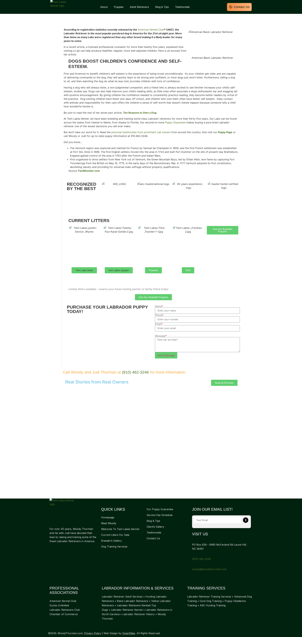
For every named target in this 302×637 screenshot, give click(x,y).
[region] (151, 442)
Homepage (107, 517)
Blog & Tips (162, 6)
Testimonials (182, 6)
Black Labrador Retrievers (132, 601)
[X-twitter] (57, 548)
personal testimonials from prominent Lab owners (141, 132)
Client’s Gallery (155, 526)
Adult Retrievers (139, 6)
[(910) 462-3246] (193, 555)
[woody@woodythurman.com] (193, 565)
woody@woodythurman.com (209, 569)
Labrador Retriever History (139, 614)
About (104, 6)
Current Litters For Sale (115, 534)
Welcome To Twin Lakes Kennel (120, 529)
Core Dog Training (211, 601)
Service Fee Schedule (160, 515)
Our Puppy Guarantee (160, 509)
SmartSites (128, 633)
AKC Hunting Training (213, 605)
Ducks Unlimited (59, 605)
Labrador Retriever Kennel (127, 609)
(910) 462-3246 (135, 372)
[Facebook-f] (51, 548)
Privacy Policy (92, 633)
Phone (159, 315)
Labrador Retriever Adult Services (122, 596)
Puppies (118, 6)
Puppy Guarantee (175, 122)
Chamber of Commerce (64, 614)
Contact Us (153, 538)
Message (161, 336)
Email (159, 324)
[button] (84, 270)
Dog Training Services (114, 546)
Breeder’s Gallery (111, 540)
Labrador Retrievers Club (65, 609)
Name (159, 306)
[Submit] (245, 520)
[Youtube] (63, 548)
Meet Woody (108, 523)
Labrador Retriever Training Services (209, 596)
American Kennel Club (151, 29)
